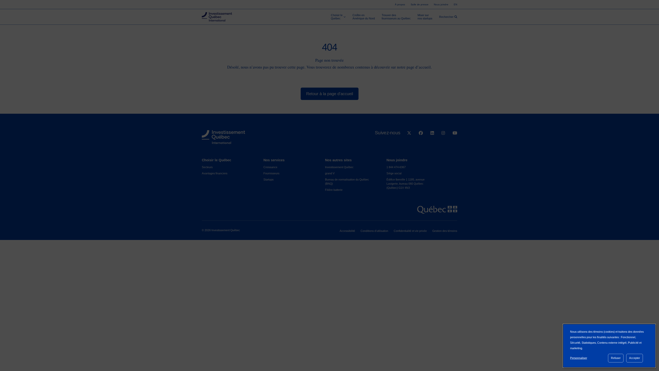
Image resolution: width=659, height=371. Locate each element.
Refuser (616, 358)
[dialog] (609, 346)
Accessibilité (347, 230)
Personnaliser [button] (578, 358)
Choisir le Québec (216, 160)
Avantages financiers (214, 173)
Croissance (270, 167)
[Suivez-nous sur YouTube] (455, 142)
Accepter (634, 358)
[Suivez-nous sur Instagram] (443, 142)
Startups (268, 179)
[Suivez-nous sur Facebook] (421, 142)
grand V (330, 173)
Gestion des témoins (444, 230)
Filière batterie (334, 189)
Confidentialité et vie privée (410, 230)
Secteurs (207, 167)
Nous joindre (396, 160)
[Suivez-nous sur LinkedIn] (432, 142)
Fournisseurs (271, 173)
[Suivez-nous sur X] (409, 142)
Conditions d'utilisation (374, 230)
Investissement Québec (339, 167)
